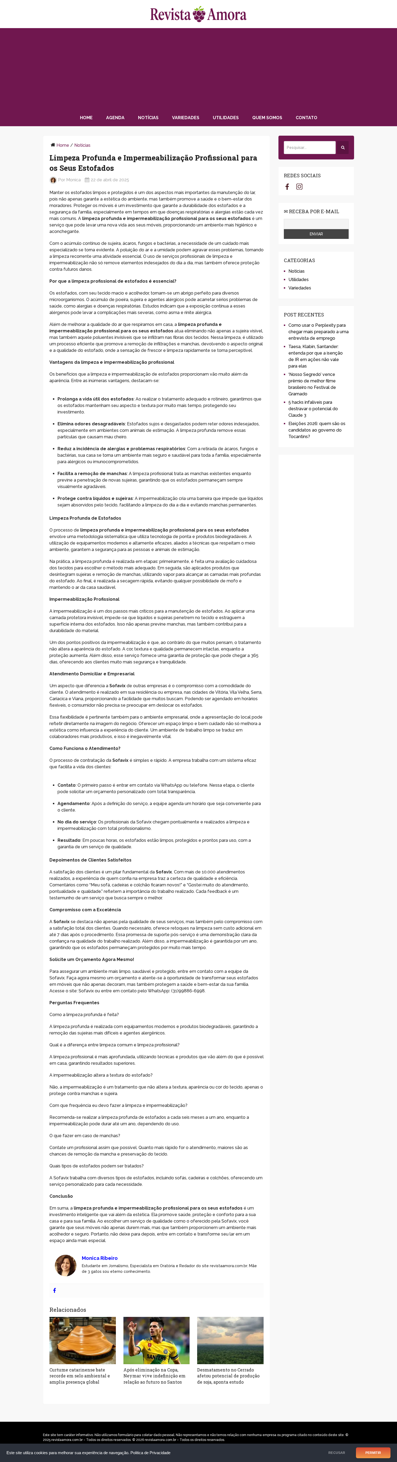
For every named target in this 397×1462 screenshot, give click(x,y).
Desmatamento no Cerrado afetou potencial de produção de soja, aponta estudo (228, 1376)
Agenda (115, 117)
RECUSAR (336, 1453)
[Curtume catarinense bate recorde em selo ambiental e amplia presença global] (82, 1340)
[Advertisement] (198, 68)
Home (86, 117)
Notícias (148, 117)
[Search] (343, 147)
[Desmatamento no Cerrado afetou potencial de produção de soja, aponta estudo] (230, 1340)
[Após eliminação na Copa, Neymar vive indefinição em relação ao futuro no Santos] (156, 1340)
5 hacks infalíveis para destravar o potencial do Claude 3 (313, 409)
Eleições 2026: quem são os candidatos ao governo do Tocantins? (316, 430)
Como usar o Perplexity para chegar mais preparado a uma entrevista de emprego (318, 332)
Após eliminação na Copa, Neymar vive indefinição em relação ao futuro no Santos (154, 1376)
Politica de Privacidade (150, 1453)
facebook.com (287, 186)
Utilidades (226, 117)
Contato (306, 117)
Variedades (185, 117)
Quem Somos (267, 117)
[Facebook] (54, 1291)
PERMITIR (373, 1453)
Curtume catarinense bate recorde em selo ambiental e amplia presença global (79, 1376)
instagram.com (299, 186)
